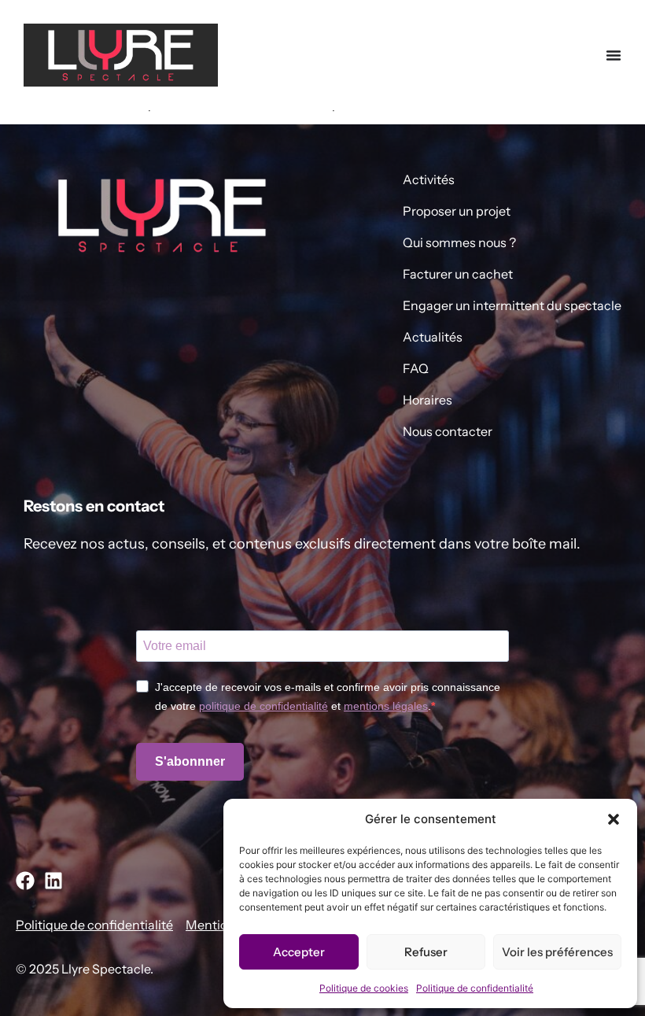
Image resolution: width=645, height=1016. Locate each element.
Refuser (426, 951)
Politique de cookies (363, 988)
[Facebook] (25, 880)
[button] (613, 819)
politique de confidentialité (263, 706)
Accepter (299, 951)
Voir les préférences (557, 951)
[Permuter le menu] (613, 55)
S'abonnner (190, 761)
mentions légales (386, 706)
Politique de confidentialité (474, 988)
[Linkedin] (53, 880)
